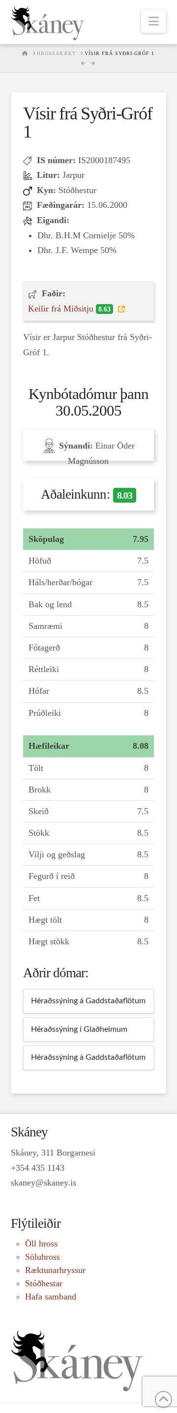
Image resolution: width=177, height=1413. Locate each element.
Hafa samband (50, 1296)
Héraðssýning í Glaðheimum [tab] (79, 1029)
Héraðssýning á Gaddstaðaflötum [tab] (88, 1001)
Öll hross (41, 1243)
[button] (153, 21)
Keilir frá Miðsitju (69, 308)
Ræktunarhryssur (55, 1270)
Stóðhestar (43, 1283)
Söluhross (42, 1257)
